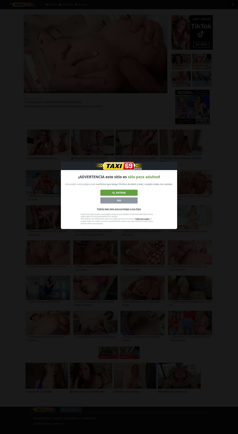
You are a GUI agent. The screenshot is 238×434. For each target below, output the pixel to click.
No (119, 200)
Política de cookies (142, 219)
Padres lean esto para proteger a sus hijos (119, 209)
